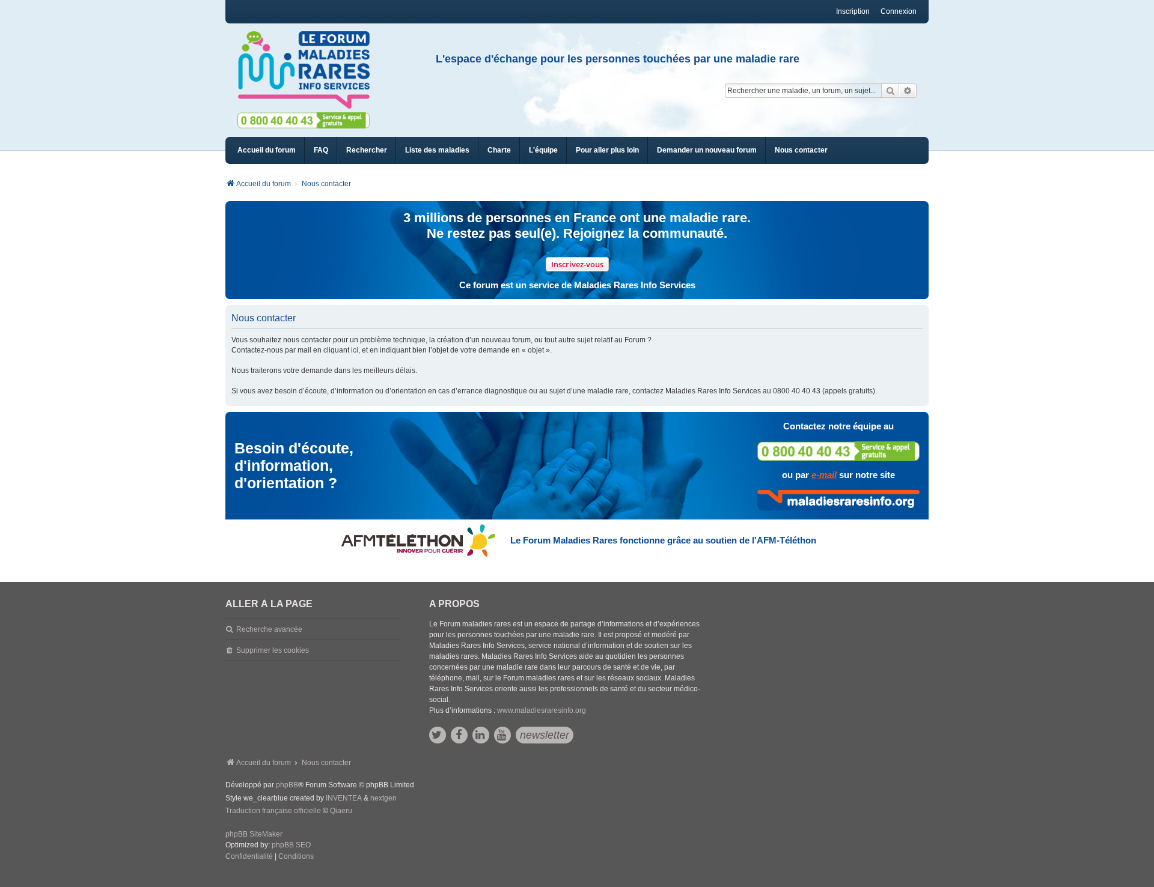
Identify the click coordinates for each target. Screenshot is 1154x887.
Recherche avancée (269, 629)
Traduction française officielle (273, 811)
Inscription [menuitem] (853, 11)
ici (354, 350)
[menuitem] (437, 150)
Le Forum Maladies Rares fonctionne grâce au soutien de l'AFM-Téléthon (663, 540)
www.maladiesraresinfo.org (541, 710)
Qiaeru (341, 811)
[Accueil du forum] (308, 70)
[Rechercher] (890, 90)
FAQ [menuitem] (321, 150)
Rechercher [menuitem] (366, 150)
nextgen (383, 798)
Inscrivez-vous (577, 264)
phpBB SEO (291, 845)
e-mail (824, 475)
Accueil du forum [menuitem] (266, 150)
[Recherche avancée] (908, 90)
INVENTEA (344, 798)
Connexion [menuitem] (899, 11)
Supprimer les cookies (272, 650)
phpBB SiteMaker (253, 834)
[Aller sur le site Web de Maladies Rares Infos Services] (838, 500)
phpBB (287, 785)
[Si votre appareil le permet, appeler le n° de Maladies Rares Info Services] (838, 451)
